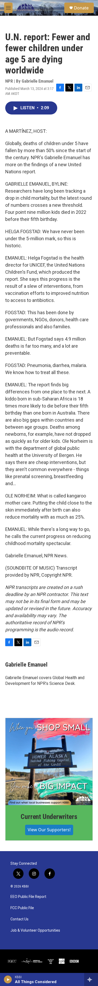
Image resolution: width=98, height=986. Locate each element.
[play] (8, 979)
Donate (81, 7)
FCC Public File (22, 908)
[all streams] (91, 979)
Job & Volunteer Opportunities (35, 930)
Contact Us (19, 919)
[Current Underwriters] (49, 761)
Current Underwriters (49, 817)
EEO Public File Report (28, 897)
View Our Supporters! (49, 830)
